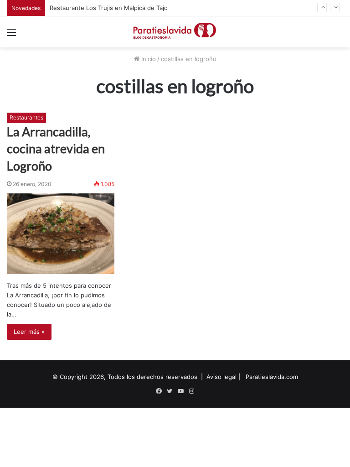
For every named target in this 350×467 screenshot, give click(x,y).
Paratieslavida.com (272, 376)
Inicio (147, 58)
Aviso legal (221, 376)
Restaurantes (26, 117)
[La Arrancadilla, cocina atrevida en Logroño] (60, 233)
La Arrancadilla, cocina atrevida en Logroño (56, 149)
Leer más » (29, 331)
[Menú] (11, 35)
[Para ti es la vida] (175, 32)
